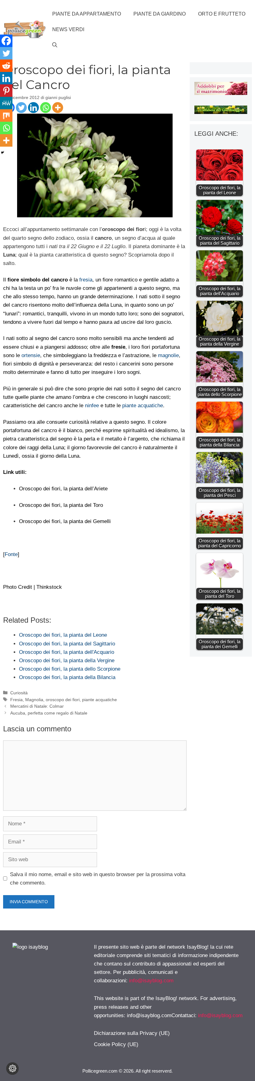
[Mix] (6, 115)
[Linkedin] (33, 107)
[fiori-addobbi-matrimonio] (220, 93)
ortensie (30, 355)
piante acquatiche (142, 405)
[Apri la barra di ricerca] (54, 45)
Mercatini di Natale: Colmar (37, 706)
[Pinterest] (6, 90)
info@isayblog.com (151, 981)
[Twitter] (21, 107)
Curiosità (19, 692)
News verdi (68, 29)
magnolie (168, 355)
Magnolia (34, 699)
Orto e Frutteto (221, 14)
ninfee (92, 405)
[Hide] (2, 152)
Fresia (16, 699)
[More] (57, 107)
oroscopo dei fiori (63, 699)
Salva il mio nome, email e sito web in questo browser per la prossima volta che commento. (97, 878)
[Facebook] (6, 41)
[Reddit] (6, 65)
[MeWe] (6, 103)
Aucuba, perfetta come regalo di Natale (48, 712)
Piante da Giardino (159, 14)
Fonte (11, 554)
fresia (85, 280)
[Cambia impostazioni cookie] (12, 1068)
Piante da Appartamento (86, 14)
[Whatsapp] (45, 107)
